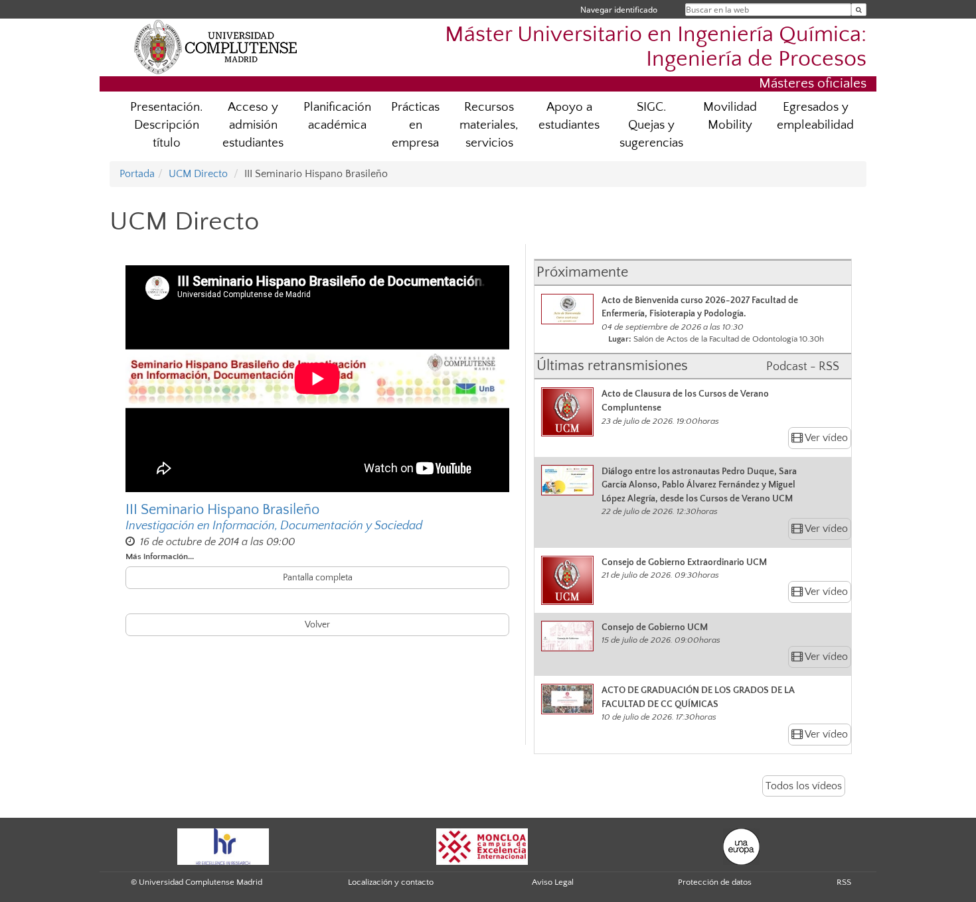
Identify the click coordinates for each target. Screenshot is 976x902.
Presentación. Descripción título (166, 125)
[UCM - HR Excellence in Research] (223, 846)
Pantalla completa (318, 577)
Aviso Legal (553, 882)
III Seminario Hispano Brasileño (222, 509)
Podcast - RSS (802, 366)
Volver (317, 624)
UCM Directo (198, 174)
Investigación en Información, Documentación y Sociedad (273, 526)
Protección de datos (715, 882)
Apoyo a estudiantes (569, 116)
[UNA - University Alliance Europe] (741, 846)
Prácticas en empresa (415, 125)
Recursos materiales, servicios (489, 125)
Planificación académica (337, 116)
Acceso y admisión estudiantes (253, 125)
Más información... (159, 556)
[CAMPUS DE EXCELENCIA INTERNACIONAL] (482, 846)
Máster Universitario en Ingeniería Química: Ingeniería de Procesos (655, 47)
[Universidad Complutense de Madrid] (216, 46)
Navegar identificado (618, 9)
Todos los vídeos (804, 786)
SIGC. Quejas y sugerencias (651, 125)
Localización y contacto (391, 882)
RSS (844, 882)
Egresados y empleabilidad (815, 116)
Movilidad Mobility (730, 116)
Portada (137, 174)
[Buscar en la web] (858, 9)
